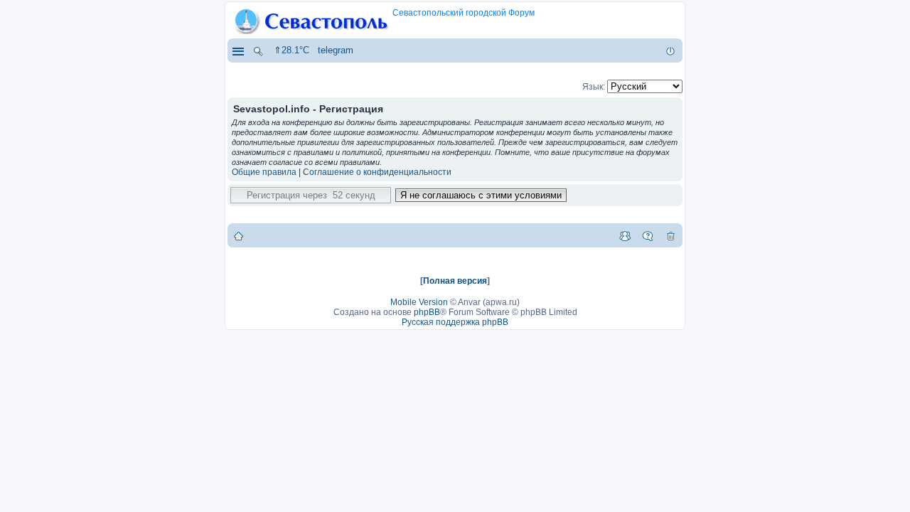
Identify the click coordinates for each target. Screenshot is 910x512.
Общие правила (264, 172)
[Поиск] (258, 50)
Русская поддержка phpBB (455, 322)
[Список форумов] (238, 235)
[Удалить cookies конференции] (670, 235)
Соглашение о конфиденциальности (377, 172)
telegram (335, 50)
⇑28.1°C (291, 50)
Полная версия (455, 281)
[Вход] (670, 50)
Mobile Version (419, 302)
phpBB (427, 312)
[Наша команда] (625, 235)
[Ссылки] (237, 50)
